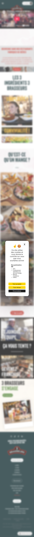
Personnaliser (17, 291)
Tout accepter (17, 284)
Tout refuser (17, 287)
